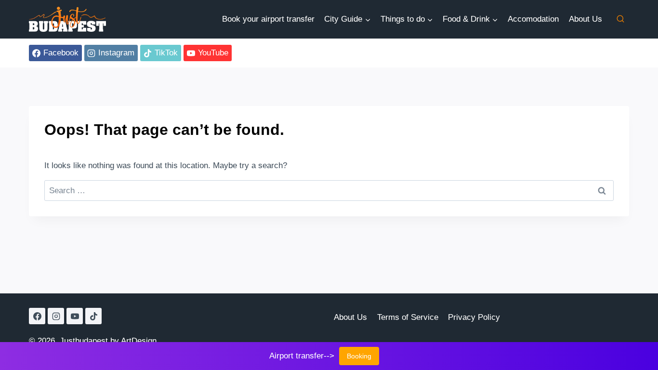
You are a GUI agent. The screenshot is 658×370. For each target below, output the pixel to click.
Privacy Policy (474, 317)
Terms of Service (407, 317)
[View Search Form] (620, 19)
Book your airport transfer (268, 19)
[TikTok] (93, 316)
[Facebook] (37, 316)
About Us (585, 19)
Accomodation (533, 19)
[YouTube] (74, 316)
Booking (359, 356)
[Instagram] (56, 316)
